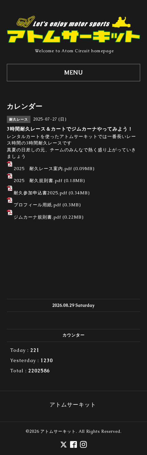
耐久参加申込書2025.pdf (40, 193)
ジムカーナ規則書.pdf (37, 217)
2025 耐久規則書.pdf (38, 180)
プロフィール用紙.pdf (37, 205)
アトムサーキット (58, 431)
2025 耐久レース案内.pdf (43, 168)
